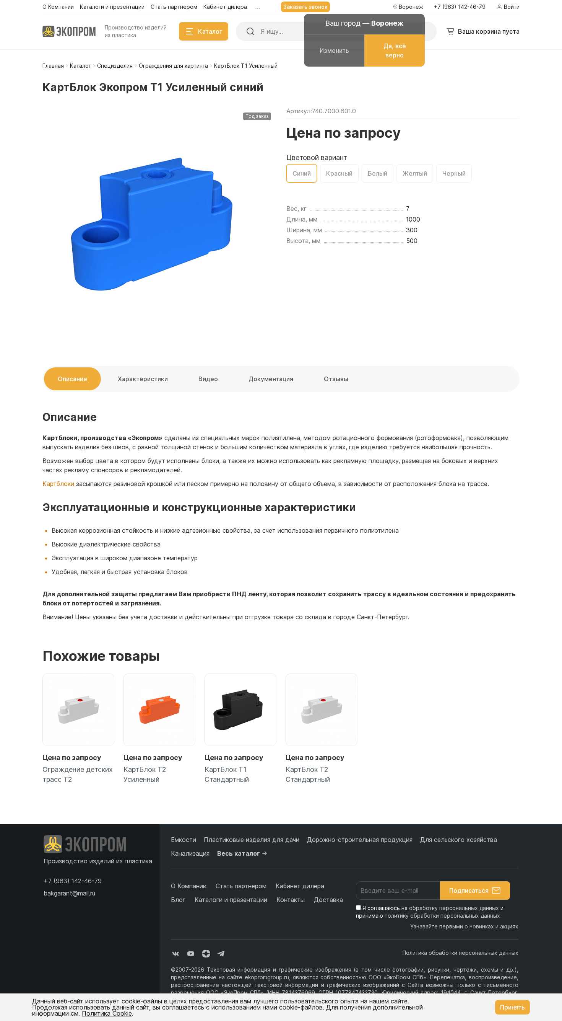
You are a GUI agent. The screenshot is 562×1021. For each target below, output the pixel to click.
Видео (208, 379)
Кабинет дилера (300, 886)
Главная (53, 65)
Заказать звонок (305, 6)
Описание (72, 379)
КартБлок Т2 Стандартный (308, 774)
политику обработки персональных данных (442, 915)
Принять (512, 1007)
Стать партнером (241, 886)
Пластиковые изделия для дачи (251, 839)
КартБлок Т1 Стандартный (227, 774)
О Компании (188, 886)
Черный (454, 173)
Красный (339, 173)
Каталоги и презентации (231, 900)
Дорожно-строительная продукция (360, 839)
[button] (73, 881)
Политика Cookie (107, 1013)
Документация (271, 379)
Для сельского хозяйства (458, 839)
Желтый (415, 173)
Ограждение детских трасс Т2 (77, 774)
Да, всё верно (394, 50)
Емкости (183, 839)
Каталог (80, 65)
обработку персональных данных (454, 908)
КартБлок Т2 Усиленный (144, 774)
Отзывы (336, 379)
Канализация (190, 853)
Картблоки (58, 484)
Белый (377, 173)
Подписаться (469, 890)
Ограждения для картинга (173, 65)
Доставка (328, 900)
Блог (178, 900)
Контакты (290, 900)
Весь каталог (238, 853)
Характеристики (143, 379)
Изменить (334, 50)
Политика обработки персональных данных (460, 952)
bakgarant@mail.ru (69, 893)
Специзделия (115, 65)
